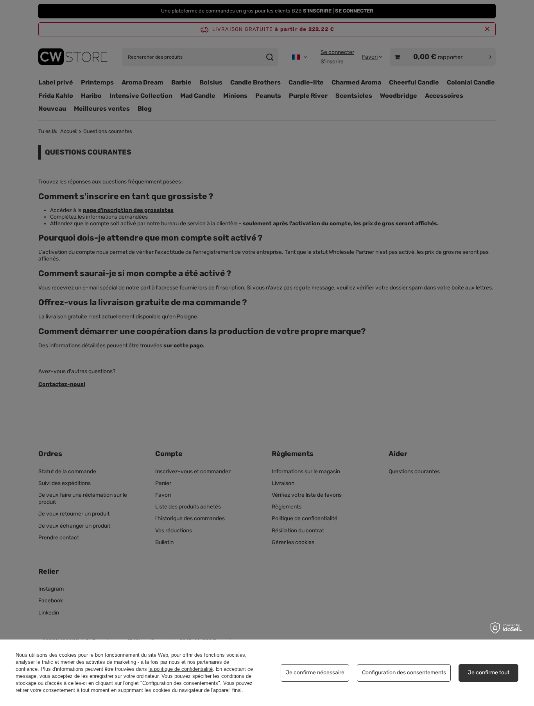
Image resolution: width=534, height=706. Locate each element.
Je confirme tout (488, 672)
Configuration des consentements (404, 672)
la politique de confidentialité (181, 669)
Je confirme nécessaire (315, 672)
